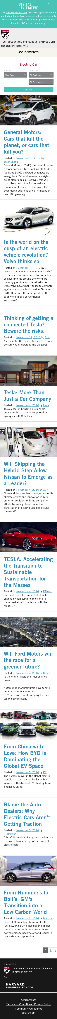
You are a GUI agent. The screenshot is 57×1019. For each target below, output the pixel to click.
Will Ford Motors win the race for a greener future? (28, 660)
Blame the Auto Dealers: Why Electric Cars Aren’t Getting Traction (27, 814)
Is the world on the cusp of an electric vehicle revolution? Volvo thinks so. (26, 252)
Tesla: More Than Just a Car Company (27, 395)
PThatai (47, 591)
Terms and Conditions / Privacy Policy (28, 1004)
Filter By (33, 70)
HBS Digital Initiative (16, 12)
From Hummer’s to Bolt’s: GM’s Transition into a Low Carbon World (26, 902)
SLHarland (10, 833)
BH (47, 267)
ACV (45, 489)
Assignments (28, 52)
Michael (48, 918)
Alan (47, 337)
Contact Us (28, 1012)
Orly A (46, 673)
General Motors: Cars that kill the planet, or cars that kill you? (26, 142)
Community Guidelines (28, 1008)
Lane (46, 405)
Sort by (8, 70)
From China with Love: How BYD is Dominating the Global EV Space (25, 756)
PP (45, 772)
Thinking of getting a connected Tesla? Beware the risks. (28, 324)
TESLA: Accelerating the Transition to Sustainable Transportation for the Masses (28, 572)
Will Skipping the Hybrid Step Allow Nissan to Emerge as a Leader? (28, 473)
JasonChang (11, 161)
